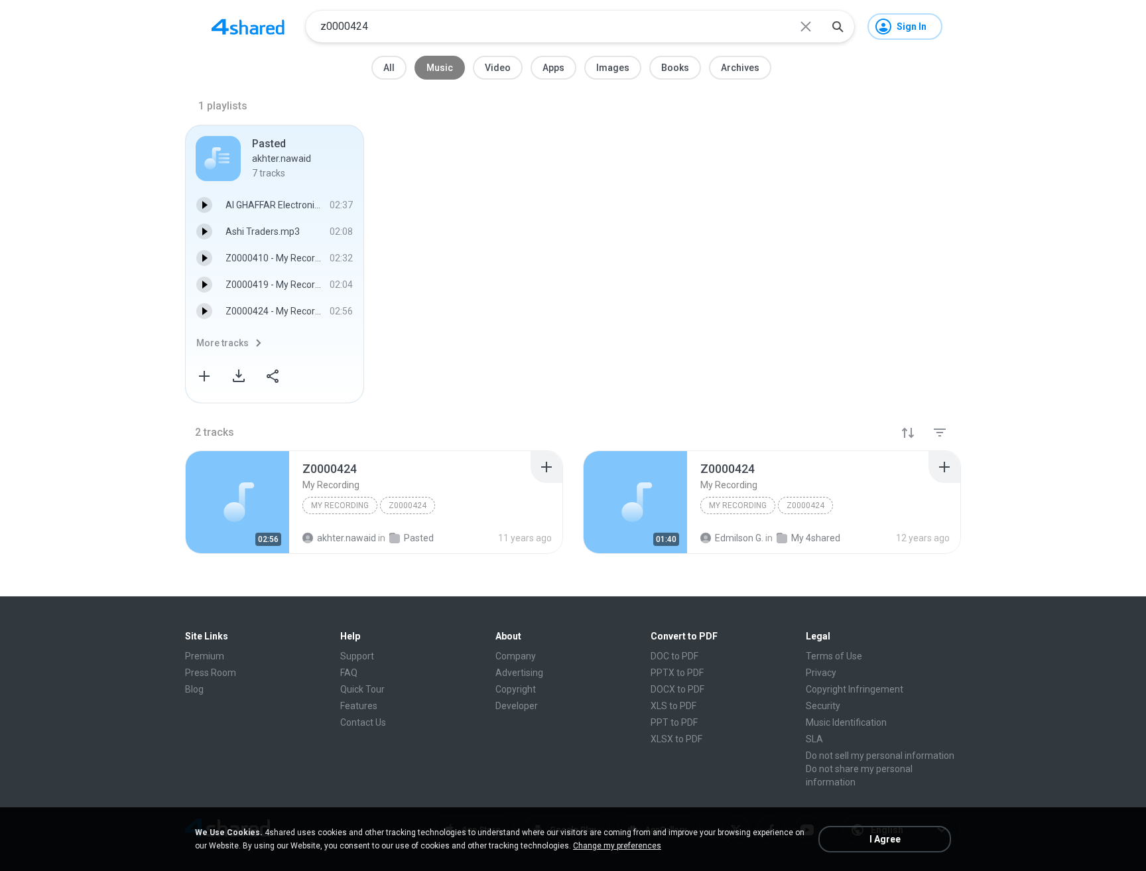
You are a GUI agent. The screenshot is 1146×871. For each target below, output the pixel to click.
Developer (516, 706)
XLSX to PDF (676, 739)
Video (498, 67)
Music (439, 67)
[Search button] (838, 26)
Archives (740, 67)
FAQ (348, 672)
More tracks (222, 343)
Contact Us (363, 722)
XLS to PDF (673, 706)
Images (612, 67)
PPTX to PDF (677, 672)
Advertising (519, 672)
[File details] (237, 502)
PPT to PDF (674, 722)
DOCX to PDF (677, 689)
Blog (194, 689)
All (389, 67)
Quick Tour (362, 689)
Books (675, 67)
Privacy (821, 672)
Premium (204, 656)
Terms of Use (834, 656)
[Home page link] (248, 26)
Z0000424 (407, 505)
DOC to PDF (674, 656)
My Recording (340, 505)
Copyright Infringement (854, 689)
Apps (553, 67)
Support (357, 656)
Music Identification (846, 722)
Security (823, 706)
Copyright (515, 689)
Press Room (210, 672)
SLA (814, 739)
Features (358, 706)
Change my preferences (617, 845)
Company (515, 656)
